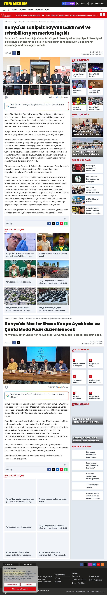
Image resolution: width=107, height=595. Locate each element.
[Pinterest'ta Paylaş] (61, 223)
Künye (57, 578)
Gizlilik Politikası (79, 579)
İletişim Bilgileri (96, 580)
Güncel (23, 10)
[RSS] (102, 564)
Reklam (58, 581)
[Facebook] (81, 564)
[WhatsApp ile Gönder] (66, 223)
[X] (85, 564)
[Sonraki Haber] (104, 14)
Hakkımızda (60, 575)
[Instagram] (90, 564)
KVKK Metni (94, 576)
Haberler (7, 22)
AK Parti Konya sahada (27, 15)
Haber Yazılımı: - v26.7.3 (85, 592)
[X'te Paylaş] (18, 53)
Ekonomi (39, 10)
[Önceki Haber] (101, 14)
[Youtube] (98, 564)
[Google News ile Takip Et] (62, 97)
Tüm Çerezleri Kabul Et (20, 589)
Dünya (48, 10)
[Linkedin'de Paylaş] (57, 223)
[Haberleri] (67, 218)
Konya (14, 10)
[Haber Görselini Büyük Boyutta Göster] (36, 76)
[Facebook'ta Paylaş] (14, 53)
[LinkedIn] (94, 564)
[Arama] (102, 9)
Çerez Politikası (79, 583)
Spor (30, 10)
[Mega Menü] (4, 9)
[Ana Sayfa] (9, 9)
